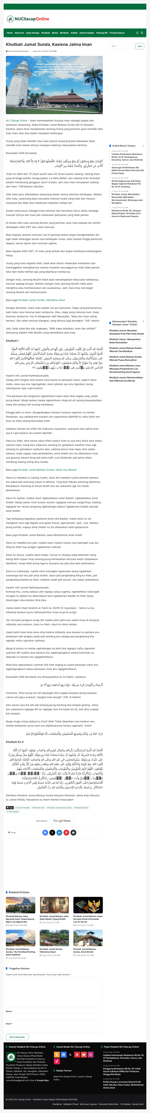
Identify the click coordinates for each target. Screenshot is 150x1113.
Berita (55, 33)
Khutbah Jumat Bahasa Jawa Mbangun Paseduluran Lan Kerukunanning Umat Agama (124, 368)
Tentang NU (102, 33)
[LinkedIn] (59, 833)
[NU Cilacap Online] (28, 19)
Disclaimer (57, 1104)
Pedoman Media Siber (109, 1104)
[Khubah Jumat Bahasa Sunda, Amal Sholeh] (88, 938)
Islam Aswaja (32, 33)
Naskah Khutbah (82, 808)
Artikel (74, 33)
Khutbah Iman (39, 808)
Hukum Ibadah (87, 33)
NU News (64, 33)
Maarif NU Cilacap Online (64, 1076)
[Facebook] (45, 833)
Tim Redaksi (125, 1104)
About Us (19, 33)
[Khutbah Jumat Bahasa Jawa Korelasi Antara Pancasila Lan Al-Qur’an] (88, 905)
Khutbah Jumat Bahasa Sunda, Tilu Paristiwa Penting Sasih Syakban (20, 952)
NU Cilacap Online (16, 120)
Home (10, 33)
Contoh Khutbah (23, 808)
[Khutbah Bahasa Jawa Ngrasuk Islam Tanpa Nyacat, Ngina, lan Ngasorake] (20, 905)
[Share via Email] (73, 833)
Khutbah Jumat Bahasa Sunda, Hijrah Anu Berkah (47, 469)
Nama (9, 1011)
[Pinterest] (66, 833)
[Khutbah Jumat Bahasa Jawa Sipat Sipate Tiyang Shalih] (54, 905)
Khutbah (45, 33)
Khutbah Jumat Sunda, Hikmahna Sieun (41, 300)
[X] (52, 833)
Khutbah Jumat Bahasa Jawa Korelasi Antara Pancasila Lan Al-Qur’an (87, 919)
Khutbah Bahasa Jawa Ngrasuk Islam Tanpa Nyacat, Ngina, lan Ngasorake (20, 919)
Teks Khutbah (13, 812)
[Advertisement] (54, 863)
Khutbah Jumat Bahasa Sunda (60, 808)
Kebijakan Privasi (70, 1104)
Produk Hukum (117, 33)
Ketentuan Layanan (88, 1104)
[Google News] (62, 821)
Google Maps (43, 1080)
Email (9, 1024)
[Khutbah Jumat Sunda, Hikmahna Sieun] (54, 938)
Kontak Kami (137, 1104)
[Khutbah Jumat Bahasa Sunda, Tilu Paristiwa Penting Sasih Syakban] (20, 938)
